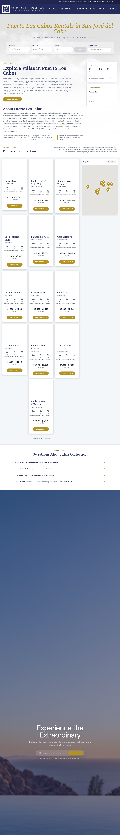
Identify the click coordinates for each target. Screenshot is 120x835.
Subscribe (75, 753)
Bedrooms (57, 45)
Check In (12, 45)
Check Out (35, 45)
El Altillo (63, 124)
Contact (82, 9)
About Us (112, 9)
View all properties (60, 9)
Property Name (92, 45)
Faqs (101, 9)
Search (80, 49)
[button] (103, 182)
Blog (93, 9)
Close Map (111, 162)
